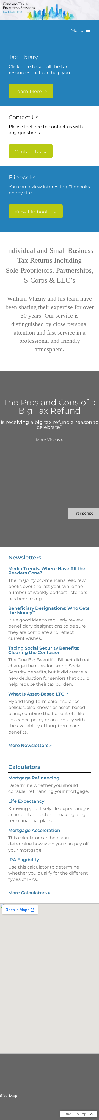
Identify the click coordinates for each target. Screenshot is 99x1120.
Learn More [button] (28, 91)
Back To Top (76, 1114)
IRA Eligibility (23, 859)
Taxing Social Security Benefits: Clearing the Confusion (43, 650)
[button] (81, 30)
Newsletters (24, 557)
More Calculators (29, 892)
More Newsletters (30, 745)
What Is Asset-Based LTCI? (38, 694)
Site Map (9, 1095)
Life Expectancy (26, 801)
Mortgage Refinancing (33, 778)
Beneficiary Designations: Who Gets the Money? (48, 610)
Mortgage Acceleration (34, 830)
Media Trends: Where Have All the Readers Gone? (46, 571)
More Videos (49, 440)
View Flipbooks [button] (33, 211)
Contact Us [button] (28, 151)
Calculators (24, 767)
